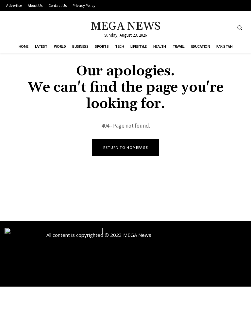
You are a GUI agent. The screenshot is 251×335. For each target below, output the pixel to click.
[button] (239, 27)
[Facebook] (201, 27)
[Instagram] (213, 27)
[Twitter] (225, 27)
